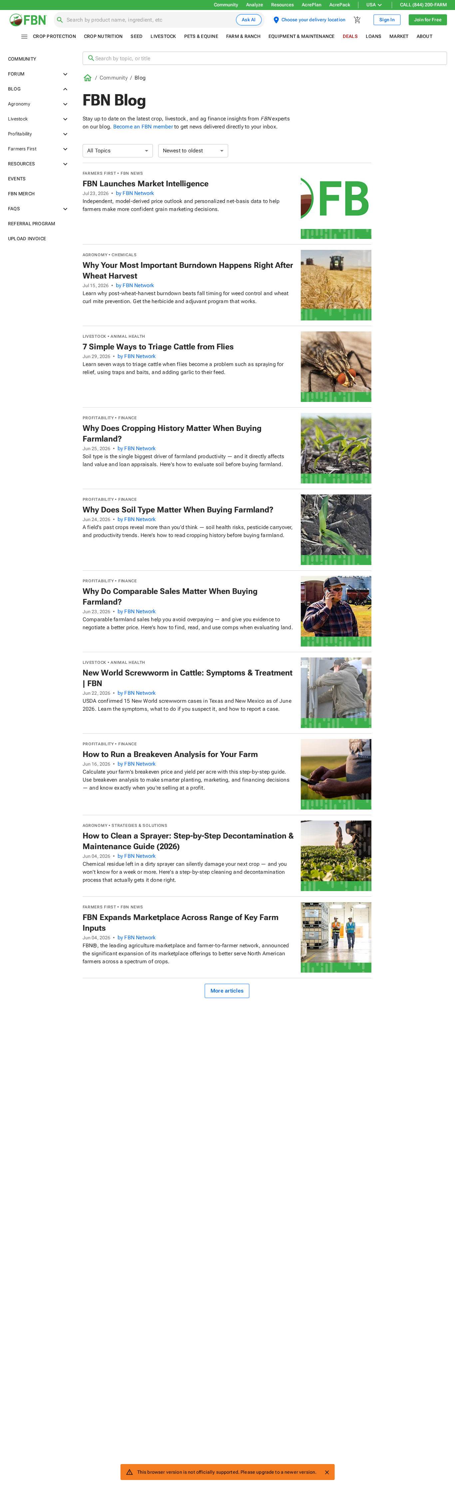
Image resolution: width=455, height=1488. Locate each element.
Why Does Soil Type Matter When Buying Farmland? (178, 509)
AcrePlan (311, 4)
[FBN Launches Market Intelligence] (336, 203)
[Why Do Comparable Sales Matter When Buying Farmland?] (336, 611)
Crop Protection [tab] (54, 36)
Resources (282, 4)
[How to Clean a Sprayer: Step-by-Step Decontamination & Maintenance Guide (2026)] (336, 856)
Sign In (387, 19)
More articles (227, 991)
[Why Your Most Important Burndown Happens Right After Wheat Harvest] (336, 285)
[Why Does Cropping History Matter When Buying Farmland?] (336, 448)
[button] (37, 59)
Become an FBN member (143, 126)
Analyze (254, 4)
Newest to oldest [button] (183, 150)
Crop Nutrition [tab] (103, 36)
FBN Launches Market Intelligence (146, 183)
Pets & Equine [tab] (201, 36)
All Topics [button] (99, 150)
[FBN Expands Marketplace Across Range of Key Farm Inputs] (336, 937)
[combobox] (150, 20)
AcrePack (339, 4)
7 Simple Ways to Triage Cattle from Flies (158, 346)
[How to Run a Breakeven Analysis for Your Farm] (336, 774)
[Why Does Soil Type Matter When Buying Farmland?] (336, 529)
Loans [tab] (373, 36)
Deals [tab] (350, 36)
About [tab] (424, 36)
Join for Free (428, 19)
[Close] (327, 1472)
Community (226, 4)
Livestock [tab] (163, 36)
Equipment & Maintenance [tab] (301, 36)
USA (371, 4)
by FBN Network (135, 193)
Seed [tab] (137, 36)
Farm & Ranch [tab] (243, 36)
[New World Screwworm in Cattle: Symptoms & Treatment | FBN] (336, 692)
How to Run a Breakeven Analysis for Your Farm (170, 754)
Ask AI (249, 19)
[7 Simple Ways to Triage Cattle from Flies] (336, 366)
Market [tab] (399, 36)
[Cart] (357, 20)
